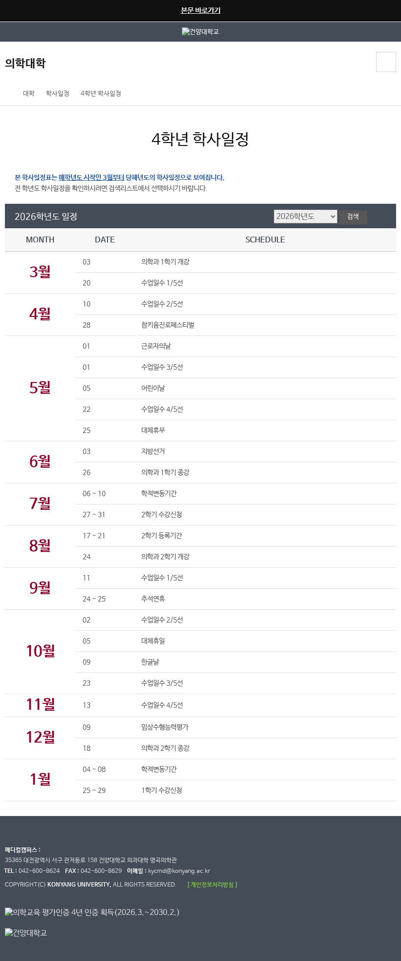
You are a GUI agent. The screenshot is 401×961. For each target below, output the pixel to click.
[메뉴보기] (386, 62)
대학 (29, 93)
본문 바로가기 (201, 10)
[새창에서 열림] (200, 32)
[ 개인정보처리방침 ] (212, 885)
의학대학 (25, 64)
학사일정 (57, 93)
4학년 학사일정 (101, 93)
